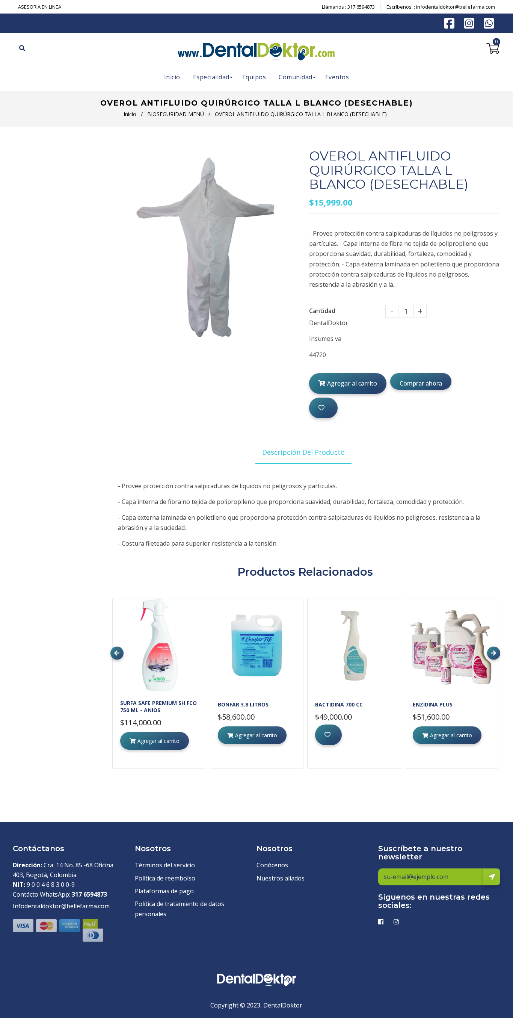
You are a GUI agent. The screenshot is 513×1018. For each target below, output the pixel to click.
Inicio (130, 114)
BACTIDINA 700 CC (339, 704)
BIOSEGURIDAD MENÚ (175, 114)
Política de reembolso (165, 878)
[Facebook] (451, 22)
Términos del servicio (165, 865)
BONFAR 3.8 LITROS (243, 704)
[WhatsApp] (489, 22)
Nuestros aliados (280, 878)
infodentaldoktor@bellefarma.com (455, 6)
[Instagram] (471, 23)
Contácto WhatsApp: (60, 894)
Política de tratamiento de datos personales (179, 909)
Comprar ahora (421, 383)
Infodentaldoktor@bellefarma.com (61, 906)
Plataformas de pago (164, 891)
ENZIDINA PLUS (433, 704)
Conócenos (272, 865)
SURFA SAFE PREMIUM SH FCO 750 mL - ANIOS (158, 706)
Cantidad (322, 311)
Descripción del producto (303, 452)
